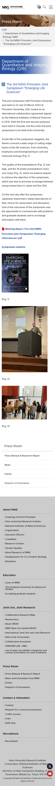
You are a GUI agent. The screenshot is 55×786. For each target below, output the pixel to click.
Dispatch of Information (17, 483)
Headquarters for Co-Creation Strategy (25, 557)
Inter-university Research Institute (23, 521)
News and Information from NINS (22, 678)
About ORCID (11, 624)
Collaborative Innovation (18, 642)
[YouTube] (50, 774)
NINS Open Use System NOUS (20, 628)
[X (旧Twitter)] (50, 766)
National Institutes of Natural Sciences (25, 526)
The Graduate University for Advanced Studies (25, 588)
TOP (4, 29)
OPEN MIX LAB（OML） (17, 646)
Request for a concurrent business (23, 710)
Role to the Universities (17, 637)
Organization (12, 530)
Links (8, 719)
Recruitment (11, 741)
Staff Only (10, 723)
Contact (9, 705)
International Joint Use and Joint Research (27, 633)
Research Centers (14, 544)
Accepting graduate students (20, 594)
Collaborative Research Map (20, 615)
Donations (10, 561)
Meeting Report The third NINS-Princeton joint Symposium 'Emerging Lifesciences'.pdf (23, 233)
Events (8, 474)
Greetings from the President (20, 517)
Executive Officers (14, 535)
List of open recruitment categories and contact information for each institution (26, 651)
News (8, 465)
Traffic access (13, 714)
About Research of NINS (17, 552)
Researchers (12, 619)
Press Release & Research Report (22, 455)
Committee (10, 539)
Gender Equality (13, 548)
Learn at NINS (12, 583)
